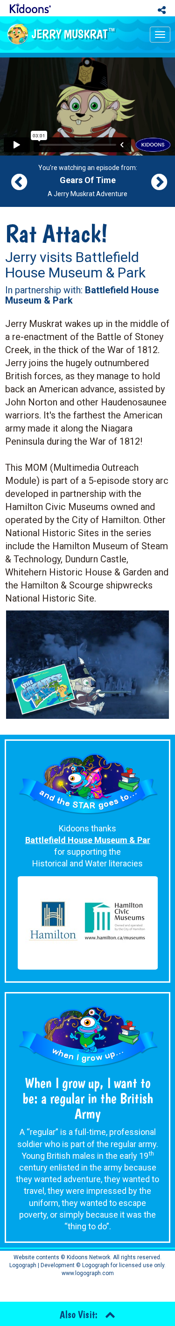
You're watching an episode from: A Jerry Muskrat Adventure (87, 181)
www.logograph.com (88, 1273)
